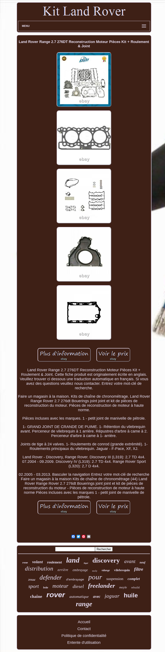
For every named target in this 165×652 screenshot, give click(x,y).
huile (131, 595)
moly (94, 570)
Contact (84, 629)
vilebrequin (122, 570)
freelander (101, 585)
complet (134, 579)
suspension (114, 579)
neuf (142, 562)
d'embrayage (75, 579)
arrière (63, 569)
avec (96, 596)
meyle (123, 587)
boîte (45, 587)
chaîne (36, 596)
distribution (39, 568)
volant (37, 562)
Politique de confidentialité (83, 636)
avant (129, 561)
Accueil (84, 622)
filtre (138, 569)
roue (25, 562)
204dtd (31, 579)
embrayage (80, 570)
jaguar (112, 596)
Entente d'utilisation (84, 642)
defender (51, 577)
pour (95, 577)
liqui (86, 563)
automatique (79, 596)
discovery (106, 560)
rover (55, 594)
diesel (78, 586)
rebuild (135, 587)
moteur (60, 586)
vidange (106, 570)
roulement (54, 562)
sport (33, 586)
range (84, 604)
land (72, 560)
